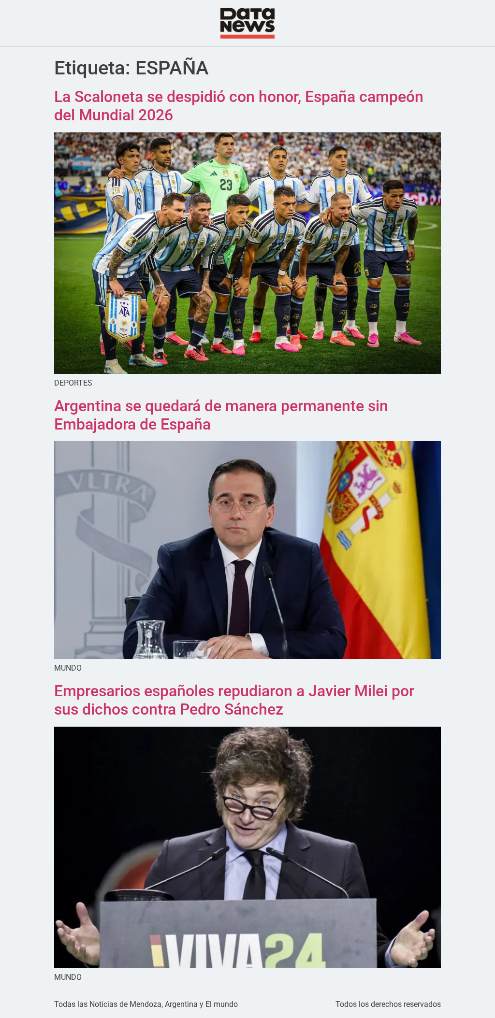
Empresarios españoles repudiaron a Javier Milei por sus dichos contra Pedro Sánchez (234, 700)
